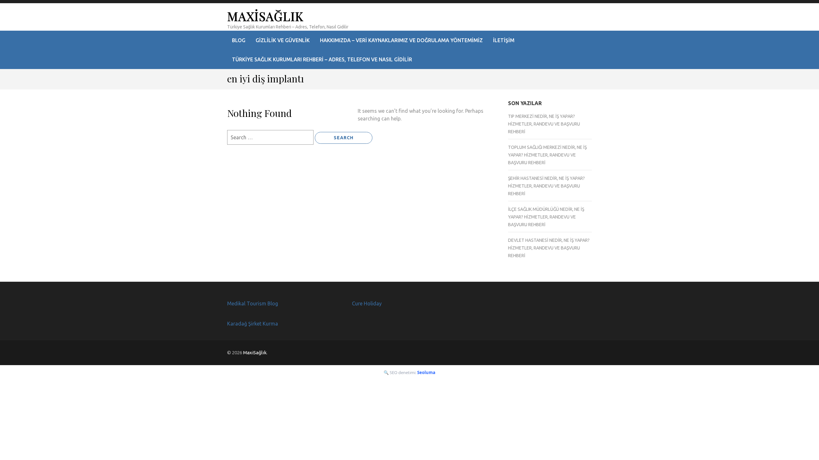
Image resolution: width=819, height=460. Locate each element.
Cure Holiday (367, 303)
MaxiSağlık (265, 16)
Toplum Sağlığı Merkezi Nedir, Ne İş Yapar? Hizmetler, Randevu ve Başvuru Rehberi (547, 155)
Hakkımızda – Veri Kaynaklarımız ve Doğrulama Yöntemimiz (401, 40)
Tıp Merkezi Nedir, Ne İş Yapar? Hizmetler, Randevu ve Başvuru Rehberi (544, 124)
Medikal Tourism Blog (252, 303)
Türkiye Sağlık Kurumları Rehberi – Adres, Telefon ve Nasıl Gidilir (322, 59)
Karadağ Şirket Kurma (252, 323)
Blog (238, 40)
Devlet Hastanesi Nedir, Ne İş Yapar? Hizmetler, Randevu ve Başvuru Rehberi (549, 248)
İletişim (503, 40)
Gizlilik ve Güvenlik (283, 40)
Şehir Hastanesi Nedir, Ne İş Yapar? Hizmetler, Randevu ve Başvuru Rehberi (546, 186)
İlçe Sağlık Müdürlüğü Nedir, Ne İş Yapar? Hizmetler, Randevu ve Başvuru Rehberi (546, 217)
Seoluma (426, 372)
